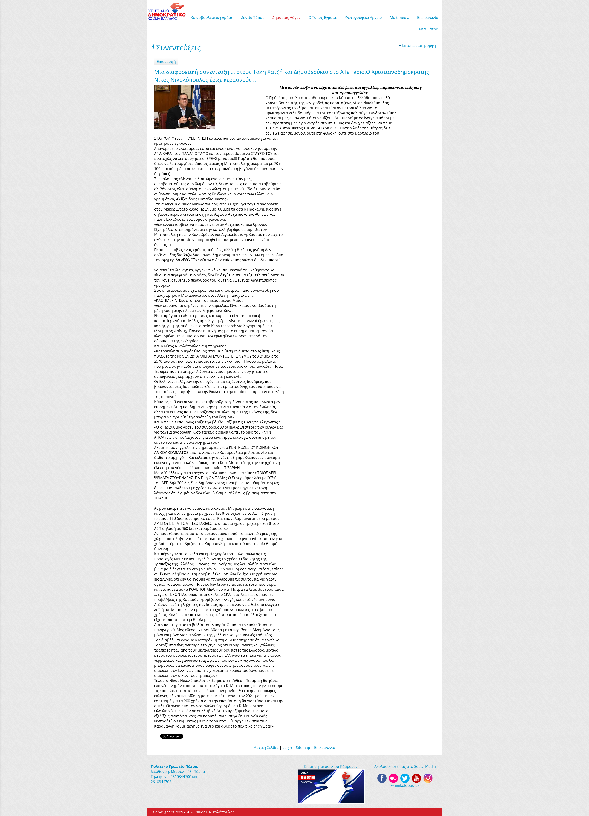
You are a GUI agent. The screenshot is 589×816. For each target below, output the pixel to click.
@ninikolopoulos (404, 785)
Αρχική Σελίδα (266, 747)
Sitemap (303, 747)
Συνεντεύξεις (178, 47)
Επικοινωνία (324, 747)
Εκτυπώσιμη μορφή (419, 45)
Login (287, 747)
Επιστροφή (166, 61)
